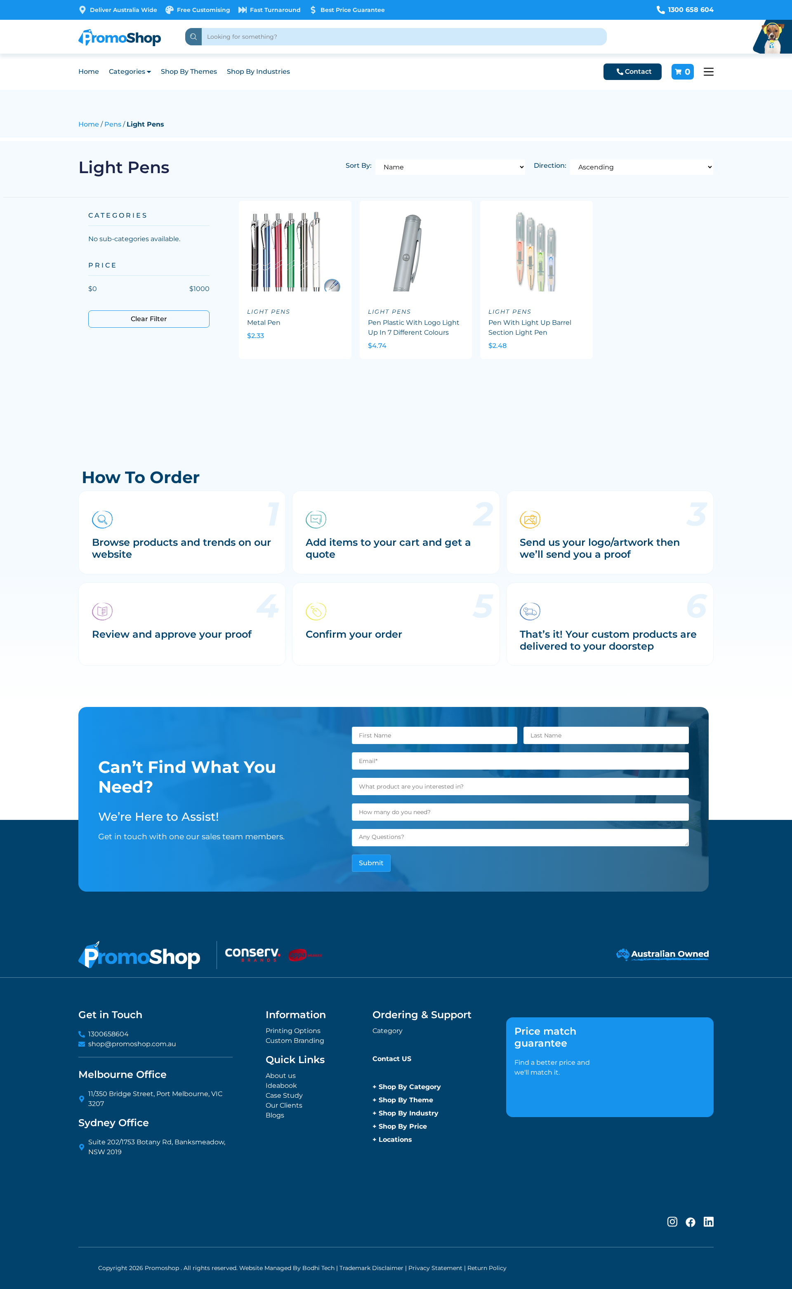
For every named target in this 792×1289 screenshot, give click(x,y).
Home (88, 71)
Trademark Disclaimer (371, 1268)
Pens (112, 124)
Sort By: (359, 165)
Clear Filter (149, 319)
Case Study (284, 1095)
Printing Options (293, 1031)
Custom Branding (295, 1041)
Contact (638, 71)
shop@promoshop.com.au (132, 1044)
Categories (127, 71)
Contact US (391, 1059)
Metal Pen (263, 322)
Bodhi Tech (318, 1268)
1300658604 (108, 1034)
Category (387, 1031)
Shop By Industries (258, 71)
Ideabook (281, 1085)
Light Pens (268, 311)
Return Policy (487, 1268)
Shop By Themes (189, 71)
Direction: (550, 165)
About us (281, 1076)
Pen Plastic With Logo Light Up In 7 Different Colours (414, 327)
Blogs (275, 1115)
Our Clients (284, 1105)
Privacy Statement (435, 1268)
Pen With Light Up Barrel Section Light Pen (529, 327)
